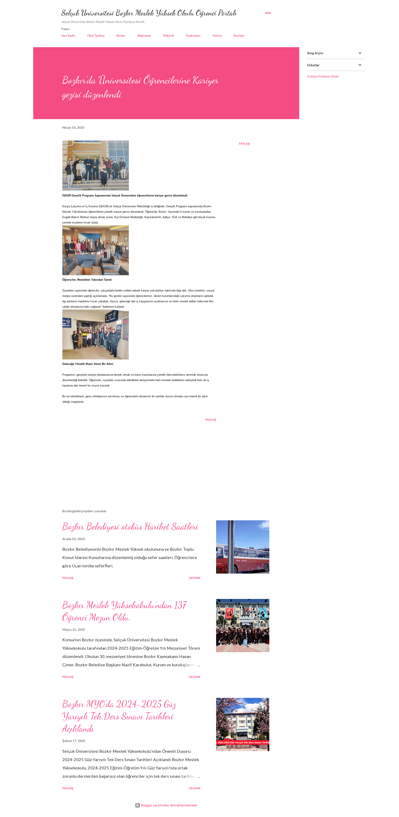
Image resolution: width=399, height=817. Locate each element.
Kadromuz (193, 35)
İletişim (239, 35)
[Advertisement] (132, 457)
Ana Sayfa (68, 35)
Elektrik (168, 35)
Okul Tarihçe (96, 35)
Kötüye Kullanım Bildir (323, 76)
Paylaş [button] (244, 143)
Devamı (194, 578)
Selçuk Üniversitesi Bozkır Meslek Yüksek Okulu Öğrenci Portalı (149, 12)
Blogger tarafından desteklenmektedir (168, 805)
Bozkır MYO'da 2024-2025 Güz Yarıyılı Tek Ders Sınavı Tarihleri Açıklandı (119, 716)
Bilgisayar (144, 35)
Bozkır (121, 35)
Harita (217, 35)
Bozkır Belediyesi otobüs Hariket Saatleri (130, 526)
